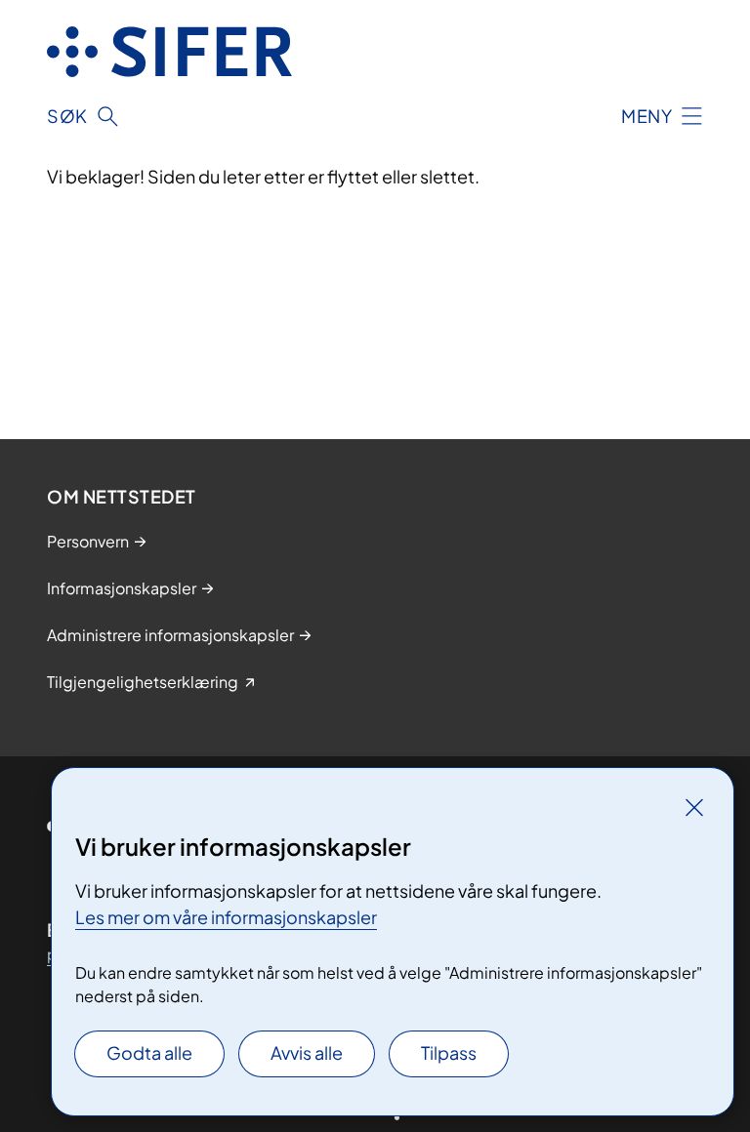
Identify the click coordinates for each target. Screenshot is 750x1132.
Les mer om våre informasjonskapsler (226, 917)
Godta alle (149, 1052)
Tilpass (449, 1052)
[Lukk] (694, 807)
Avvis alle (307, 1052)
